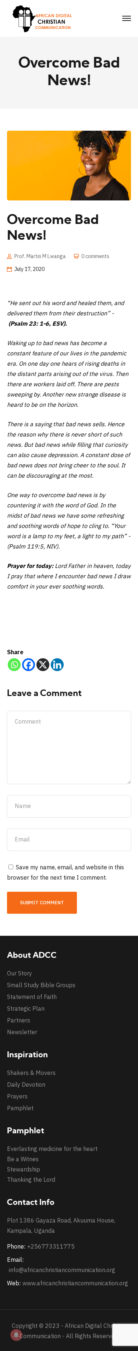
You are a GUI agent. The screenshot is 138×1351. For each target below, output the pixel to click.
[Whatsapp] (14, 664)
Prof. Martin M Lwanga (40, 256)
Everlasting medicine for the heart (52, 1148)
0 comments (95, 256)
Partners (18, 1020)
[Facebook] (28, 664)
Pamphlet (20, 1108)
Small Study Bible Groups (41, 985)
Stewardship (23, 1169)
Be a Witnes (23, 1159)
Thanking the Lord (31, 1179)
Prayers (17, 1096)
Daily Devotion (26, 1084)
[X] (42, 664)
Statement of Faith (32, 996)
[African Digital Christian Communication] (44, 18)
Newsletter (22, 1032)
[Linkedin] (57, 664)
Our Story (19, 973)
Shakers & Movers (31, 1072)
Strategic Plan (26, 1008)
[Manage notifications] (16, 1335)
